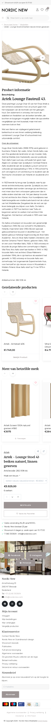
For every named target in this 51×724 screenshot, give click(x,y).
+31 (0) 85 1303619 (13, 593)
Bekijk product (20, 357)
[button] (20, 82)
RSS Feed (31, 716)
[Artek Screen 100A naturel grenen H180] (20, 400)
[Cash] (29, 704)
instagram (37, 555)
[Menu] (3, 17)
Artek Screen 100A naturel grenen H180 (17, 427)
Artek (6, 452)
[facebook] (5, 604)
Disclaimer (20, 716)
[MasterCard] (5, 704)
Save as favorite (27, 514)
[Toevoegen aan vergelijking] (43, 451)
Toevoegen (21, 438)
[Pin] (21, 704)
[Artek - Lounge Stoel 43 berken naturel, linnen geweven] (25, 57)
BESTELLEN (25, 505)
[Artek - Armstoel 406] (20, 319)
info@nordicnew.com (13, 597)
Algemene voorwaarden (16, 712)
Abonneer (10, 694)
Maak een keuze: (12, 476)
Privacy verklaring (37, 712)
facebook (16, 555)
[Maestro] (13, 704)
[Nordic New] (15, 10)
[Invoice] (37, 704)
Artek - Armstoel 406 (14, 344)
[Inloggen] (37, 10)
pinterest (26, 563)
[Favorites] (42, 10)
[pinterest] (20, 604)
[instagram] (12, 604)
